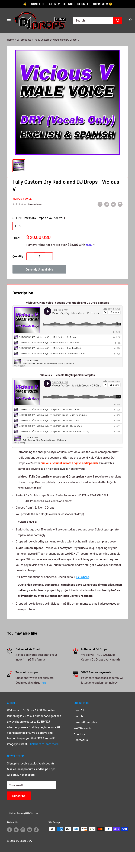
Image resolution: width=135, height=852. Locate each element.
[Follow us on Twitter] (16, 829)
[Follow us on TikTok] (36, 829)
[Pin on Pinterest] (106, 204)
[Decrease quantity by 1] (30, 256)
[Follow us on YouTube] (29, 829)
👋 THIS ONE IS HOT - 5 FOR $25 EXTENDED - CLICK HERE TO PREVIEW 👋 (67, 3)
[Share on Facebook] (100, 204)
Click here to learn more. (43, 744)
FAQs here (82, 576)
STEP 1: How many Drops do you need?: (38, 218)
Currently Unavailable (39, 269)
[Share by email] (120, 204)
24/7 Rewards (82, 728)
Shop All (79, 710)
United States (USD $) (20, 813)
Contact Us (81, 740)
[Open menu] (9, 20)
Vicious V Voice (22, 198)
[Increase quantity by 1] (49, 256)
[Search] (117, 20)
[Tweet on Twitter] (113, 204)
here (44, 682)
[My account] (130, 20)
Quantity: (18, 256)
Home (10, 39)
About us (79, 734)
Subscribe (18, 795)
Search (78, 716)
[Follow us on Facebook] (9, 829)
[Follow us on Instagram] (22, 829)
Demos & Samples (85, 722)
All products (24, 39)
